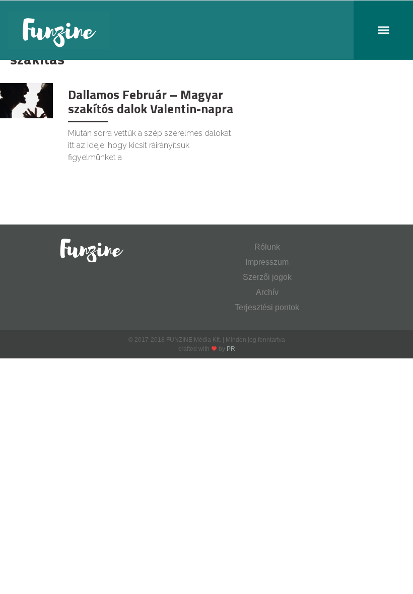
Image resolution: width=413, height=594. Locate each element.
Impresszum (267, 262)
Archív (267, 292)
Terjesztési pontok (267, 307)
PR (231, 348)
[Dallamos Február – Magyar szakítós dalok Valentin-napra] (26, 100)
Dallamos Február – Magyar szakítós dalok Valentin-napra (150, 101)
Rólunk (267, 247)
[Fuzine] (206, 30)
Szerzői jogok (267, 277)
